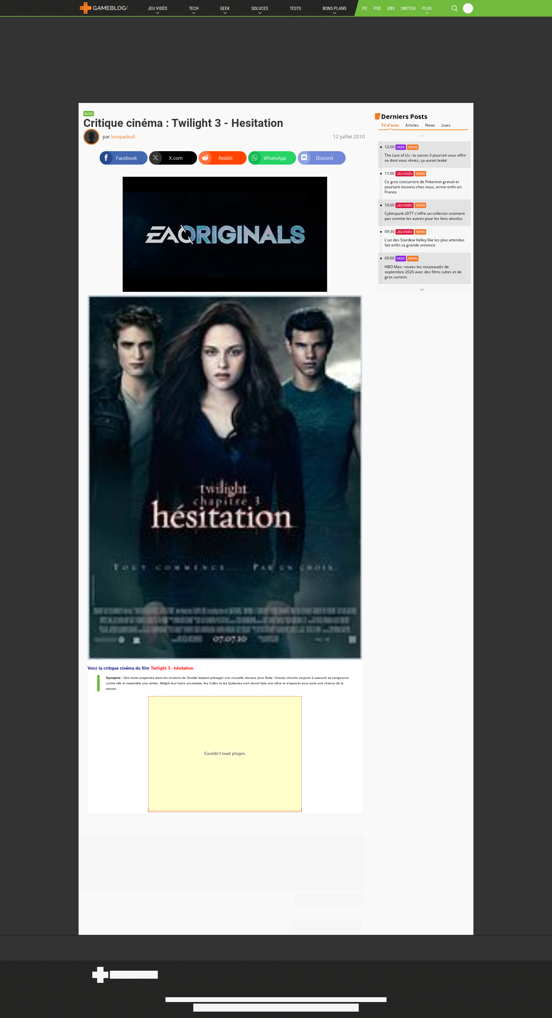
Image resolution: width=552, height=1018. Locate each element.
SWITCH (408, 8)
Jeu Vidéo (157, 8)
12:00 (425, 153)
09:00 (423, 267)
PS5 (377, 8)
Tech (194, 8)
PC (364, 8)
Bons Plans (334, 8)
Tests (295, 8)
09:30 (424, 238)
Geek (225, 8)
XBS (391, 8)
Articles (412, 125)
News (430, 125)
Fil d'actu (390, 125)
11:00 (423, 183)
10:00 (425, 211)
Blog (89, 113)
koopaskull (123, 136)
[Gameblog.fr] (104, 8)
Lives (445, 125)
